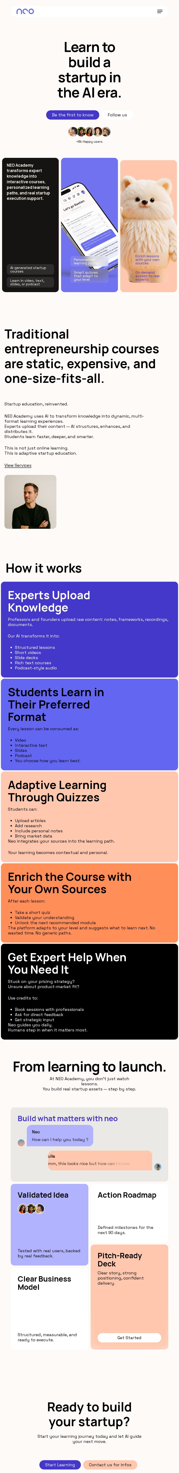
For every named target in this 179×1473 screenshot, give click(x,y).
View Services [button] (17, 465)
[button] (159, 11)
